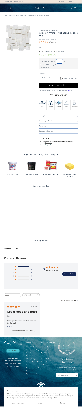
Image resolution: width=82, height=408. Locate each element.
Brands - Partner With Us (33, 363)
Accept (40, 403)
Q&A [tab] (16, 248)
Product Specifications (46, 121)
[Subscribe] (75, 375)
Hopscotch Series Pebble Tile (17, 15)
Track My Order (46, 347)
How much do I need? (47, 61)
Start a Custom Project (48, 362)
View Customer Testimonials (67, 360)
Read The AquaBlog (32, 350)
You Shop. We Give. (45, 139)
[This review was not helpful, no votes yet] (34, 331)
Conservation (30, 356)
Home (5, 15)
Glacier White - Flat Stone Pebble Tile (39, 15)
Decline (62, 403)
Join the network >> (17, 2)
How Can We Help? (70, 78)
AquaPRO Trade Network (46, 354)
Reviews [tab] (7, 248)
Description (43, 116)
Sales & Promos (31, 353)
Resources (42, 126)
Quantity (42, 74)
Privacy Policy (52, 398)
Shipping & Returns (47, 350)
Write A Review (69, 274)
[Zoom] (18, 37)
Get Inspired (45, 359)
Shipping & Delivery (46, 131)
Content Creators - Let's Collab (33, 369)
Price (40, 48)
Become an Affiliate (32, 374)
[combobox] (12, 295)
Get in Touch (13, 351)
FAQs (42, 365)
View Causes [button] (48, 143)
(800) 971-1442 (73, 2)
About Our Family (31, 347)
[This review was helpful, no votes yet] (31, 331)
